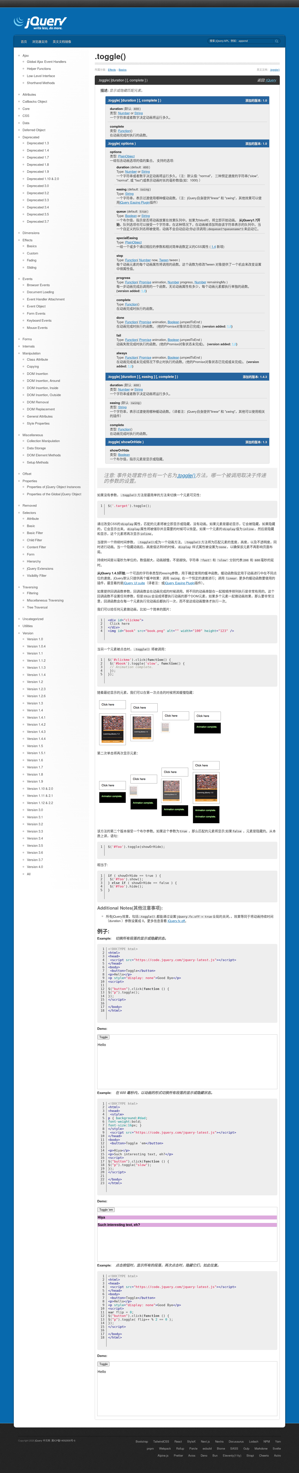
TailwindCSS (161, 1441)
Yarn (278, 1441)
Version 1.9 (35, 781)
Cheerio (264, 1455)
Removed (30, 505)
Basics (123, 69)
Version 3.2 (35, 824)
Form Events (36, 313)
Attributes (29, 94)
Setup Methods (38, 462)
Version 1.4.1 (36, 717)
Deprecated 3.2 (38, 193)
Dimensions (31, 232)
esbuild (207, 1448)
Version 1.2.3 (36, 688)
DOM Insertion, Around (43, 380)
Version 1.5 (35, 745)
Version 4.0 (35, 866)
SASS (234, 1448)
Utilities (28, 625)
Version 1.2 (35, 681)
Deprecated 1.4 (38, 150)
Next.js (205, 1441)
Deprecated (31, 137)
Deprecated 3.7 (38, 221)
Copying (33, 366)
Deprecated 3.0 (38, 185)
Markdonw (261, 1448)
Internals (29, 346)
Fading (31, 260)
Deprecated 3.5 (38, 214)
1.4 (213, 246)
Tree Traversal (37, 607)
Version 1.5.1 (36, 752)
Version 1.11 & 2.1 (40, 795)
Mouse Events (37, 327)
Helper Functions (39, 68)
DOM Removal (38, 402)
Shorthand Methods (41, 82)
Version (28, 633)
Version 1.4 (35, 710)
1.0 (265, 100)
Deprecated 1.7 (38, 157)
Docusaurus (236, 1441)
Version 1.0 (35, 639)
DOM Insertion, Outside (44, 394)
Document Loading (40, 291)
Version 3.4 (35, 838)
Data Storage (36, 448)
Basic (31, 525)
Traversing (30, 587)
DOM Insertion (37, 373)
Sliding (31, 267)
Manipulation (31, 353)
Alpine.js (163, 1455)
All (28, 873)
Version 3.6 (35, 852)
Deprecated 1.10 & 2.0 (43, 178)
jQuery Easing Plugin (135, 202)
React (178, 1441)
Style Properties (38, 423)
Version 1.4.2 (36, 724)
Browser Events (38, 284)
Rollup (180, 1448)
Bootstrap (142, 1441)
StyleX (191, 1441)
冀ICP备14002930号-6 (63, 1440)
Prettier (178, 1455)
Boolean (131, 215)
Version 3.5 (35, 845)
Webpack (165, 1448)
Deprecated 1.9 (38, 171)
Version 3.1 (35, 817)
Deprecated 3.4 (38, 207)
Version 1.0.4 (36, 646)
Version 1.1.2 (36, 660)
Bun (215, 1455)
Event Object (36, 306)
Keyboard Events (39, 320)
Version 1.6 (35, 760)
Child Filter (34, 540)
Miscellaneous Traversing (45, 600)
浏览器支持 (39, 41)
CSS (26, 115)
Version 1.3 (35, 703)
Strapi (250, 1455)
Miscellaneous (33, 434)
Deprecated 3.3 (38, 200)
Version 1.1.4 (36, 674)
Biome (221, 1448)
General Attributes (40, 416)
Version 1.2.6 (36, 695)
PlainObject (126, 156)
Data (26, 122)
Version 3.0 (35, 809)
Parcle (193, 1448)
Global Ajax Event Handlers (46, 61)
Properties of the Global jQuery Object (54, 494)
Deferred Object (34, 129)
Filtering (32, 593)
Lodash (253, 1441)
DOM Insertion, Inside (42, 387)
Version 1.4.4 (36, 738)
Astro (277, 1455)
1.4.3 (263, 376)
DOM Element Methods (44, 455)
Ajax (26, 55)
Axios (191, 1455)
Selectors (29, 512)
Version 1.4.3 (36, 731)
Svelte (277, 1448)
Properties (30, 480)
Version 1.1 (35, 653)
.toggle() (275, 69)
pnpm (150, 1448)
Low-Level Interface (41, 75)
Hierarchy (34, 561)
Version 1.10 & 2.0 (40, 788)
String (138, 113)
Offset (27, 473)
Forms (27, 339)
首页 (24, 41)
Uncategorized (33, 618)
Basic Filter (35, 532)
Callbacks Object (35, 101)
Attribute (33, 518)
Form (31, 554)
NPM (267, 1441)
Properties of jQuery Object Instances (54, 486)
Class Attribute (37, 359)
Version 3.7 (35, 859)
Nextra (219, 1441)
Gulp (246, 1448)
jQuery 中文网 (42, 1440)
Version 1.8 (35, 774)
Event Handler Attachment (46, 299)
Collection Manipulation (43, 440)
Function (124, 130)
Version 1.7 (35, 767)
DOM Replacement (41, 409)
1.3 (265, 442)
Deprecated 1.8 (38, 164)
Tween (164, 260)
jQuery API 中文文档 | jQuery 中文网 (40, 23)
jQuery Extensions (40, 568)
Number (124, 113)
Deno (204, 1455)
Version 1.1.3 (36, 667)
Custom (32, 253)
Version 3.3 (35, 831)
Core (26, 108)
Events (28, 278)
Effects (112, 69)
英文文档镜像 (62, 41)
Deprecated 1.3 (38, 143)
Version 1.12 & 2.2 (40, 802)
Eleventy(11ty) (232, 1455)
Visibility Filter (36, 575)
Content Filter (36, 547)
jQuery (271, 80)
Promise (145, 282)
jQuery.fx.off (176, 920)
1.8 (143, 290)
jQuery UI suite (134, 582)
